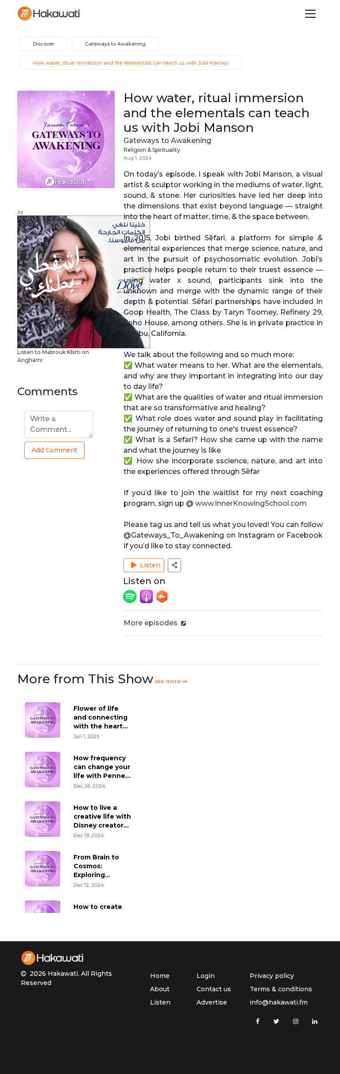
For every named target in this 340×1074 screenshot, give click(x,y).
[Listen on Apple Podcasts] (147, 596)
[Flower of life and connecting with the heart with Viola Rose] (42, 720)
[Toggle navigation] (310, 14)
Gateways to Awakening (167, 140)
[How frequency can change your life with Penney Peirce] (42, 769)
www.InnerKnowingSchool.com (251, 503)
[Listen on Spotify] (130, 596)
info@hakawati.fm (279, 1002)
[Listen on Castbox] (162, 596)
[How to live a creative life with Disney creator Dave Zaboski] (42, 819)
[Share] (174, 565)
